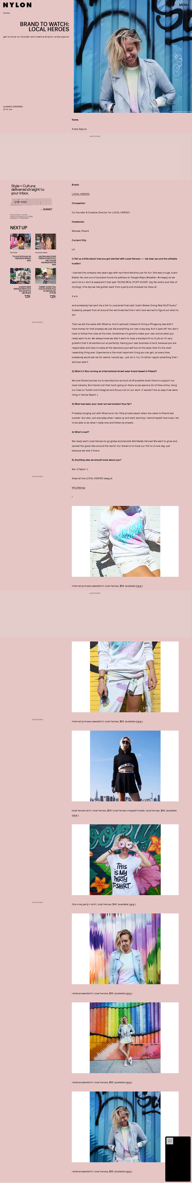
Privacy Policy (24, 218)
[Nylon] (17, 5)
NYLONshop (78, 487)
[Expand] (168, 1139)
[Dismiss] (187, 1139)
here (138, 585)
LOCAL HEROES (80, 193)
